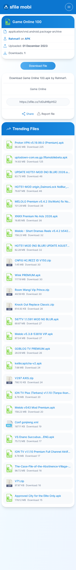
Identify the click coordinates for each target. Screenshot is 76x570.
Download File (38, 65)
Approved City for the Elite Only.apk (38, 495)
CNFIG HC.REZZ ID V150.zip (33, 260)
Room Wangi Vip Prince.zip (32, 289)
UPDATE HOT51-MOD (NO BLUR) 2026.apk (43, 172)
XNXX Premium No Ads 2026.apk (36, 216)
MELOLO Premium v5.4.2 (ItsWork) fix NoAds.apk (43, 201)
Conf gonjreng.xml (26, 422)
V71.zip (19, 481)
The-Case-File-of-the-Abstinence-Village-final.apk (43, 466)
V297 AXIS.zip (24, 378)
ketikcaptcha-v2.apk (28, 363)
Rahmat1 (14, 38)
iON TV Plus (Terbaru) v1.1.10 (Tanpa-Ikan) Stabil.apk (43, 392)
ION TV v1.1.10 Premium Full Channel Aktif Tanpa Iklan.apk (43, 451)
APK (27, 38)
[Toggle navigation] (69, 7)
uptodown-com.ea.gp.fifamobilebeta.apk (41, 157)
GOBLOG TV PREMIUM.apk (32, 348)
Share (30, 113)
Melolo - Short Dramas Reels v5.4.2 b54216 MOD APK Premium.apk (43, 231)
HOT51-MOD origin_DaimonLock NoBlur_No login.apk (43, 186)
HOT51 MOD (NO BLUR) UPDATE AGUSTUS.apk (43, 245)
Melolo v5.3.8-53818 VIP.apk (34, 334)
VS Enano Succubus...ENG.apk (34, 437)
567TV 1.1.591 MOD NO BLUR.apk (37, 319)
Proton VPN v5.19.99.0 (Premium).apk (39, 142)
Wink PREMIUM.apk (28, 275)
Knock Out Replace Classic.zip (34, 304)
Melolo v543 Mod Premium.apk (35, 407)
